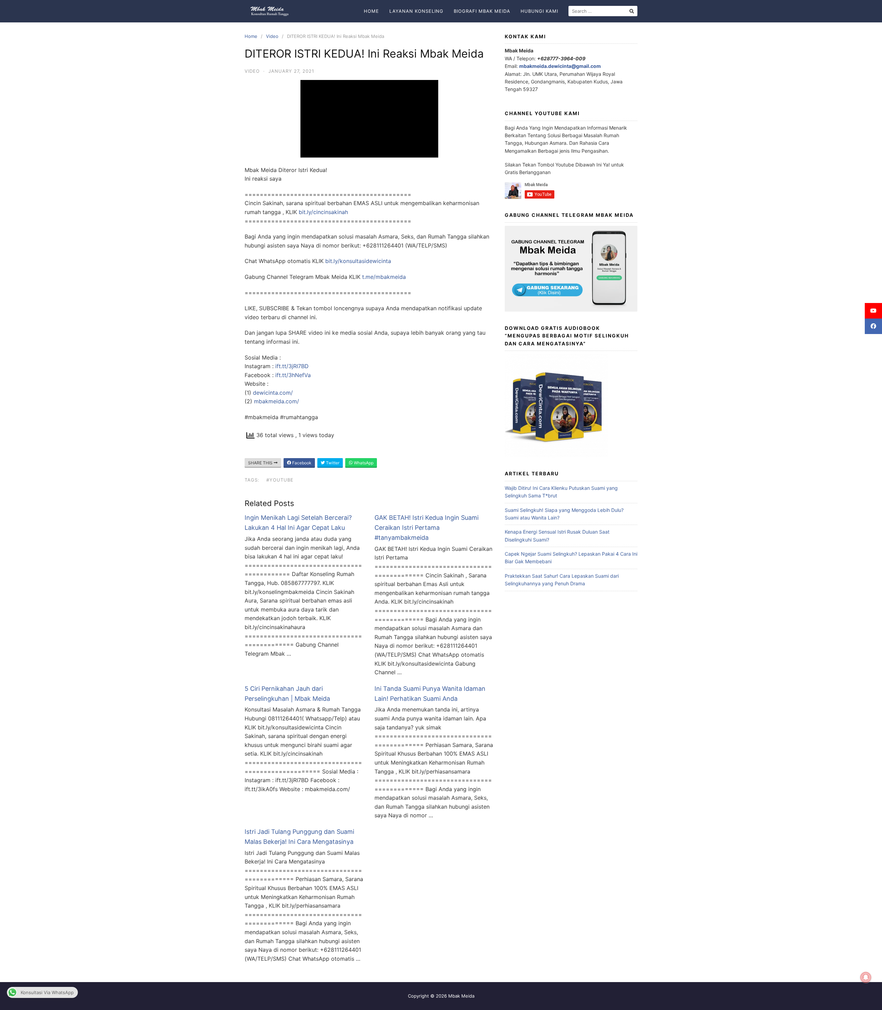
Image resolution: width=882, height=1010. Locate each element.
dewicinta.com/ (273, 392)
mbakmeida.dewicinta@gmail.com (560, 66)
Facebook (301, 462)
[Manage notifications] (865, 977)
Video (272, 36)
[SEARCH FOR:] (602, 11)
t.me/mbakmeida (384, 276)
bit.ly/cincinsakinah (323, 212)
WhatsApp (363, 462)
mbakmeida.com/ (276, 401)
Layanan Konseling (416, 11)
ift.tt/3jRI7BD (292, 366)
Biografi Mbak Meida (482, 11)
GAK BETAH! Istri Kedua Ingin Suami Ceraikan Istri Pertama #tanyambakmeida (427, 527)
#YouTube (280, 480)
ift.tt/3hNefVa (293, 375)
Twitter (332, 462)
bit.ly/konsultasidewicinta (358, 260)
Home (371, 11)
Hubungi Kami (539, 11)
